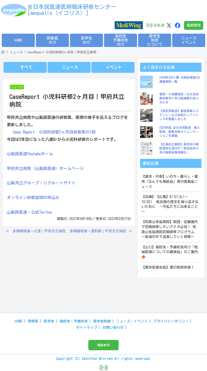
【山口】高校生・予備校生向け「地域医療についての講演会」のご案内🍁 (169, 252)
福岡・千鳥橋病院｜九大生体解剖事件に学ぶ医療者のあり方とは (179, 98)
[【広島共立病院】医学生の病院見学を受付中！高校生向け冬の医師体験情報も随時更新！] (147, 148)
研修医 (33, 321)
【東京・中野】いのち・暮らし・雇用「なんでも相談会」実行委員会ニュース (169, 181)
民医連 (159, 25)
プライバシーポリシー (171, 321)
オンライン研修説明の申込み (33, 197)
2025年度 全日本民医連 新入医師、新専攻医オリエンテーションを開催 (179, 131)
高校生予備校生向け (120, 40)
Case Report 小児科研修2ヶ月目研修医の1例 (54, 132)
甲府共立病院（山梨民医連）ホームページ (45, 168)
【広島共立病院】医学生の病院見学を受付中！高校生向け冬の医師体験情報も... (179, 148)
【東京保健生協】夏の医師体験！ (167, 267)
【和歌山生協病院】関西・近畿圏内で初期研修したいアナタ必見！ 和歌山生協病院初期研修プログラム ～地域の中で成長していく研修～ (169, 229)
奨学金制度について (154, 40)
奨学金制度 (102, 321)
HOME (18, 40)
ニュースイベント (188, 40)
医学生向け (86, 40)
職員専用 (194, 25)
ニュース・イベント (132, 321)
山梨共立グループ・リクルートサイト (41, 183)
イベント (114, 67)
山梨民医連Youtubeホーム (30, 154)
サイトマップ (86, 327)
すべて (26, 67)
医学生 (49, 321)
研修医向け (52, 40)
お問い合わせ (113, 327)
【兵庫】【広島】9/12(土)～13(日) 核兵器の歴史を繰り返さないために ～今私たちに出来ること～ (169, 204)
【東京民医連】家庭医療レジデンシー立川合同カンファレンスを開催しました (179, 114)
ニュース (16, 52)
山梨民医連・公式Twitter (30, 212)
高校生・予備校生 (74, 321)
